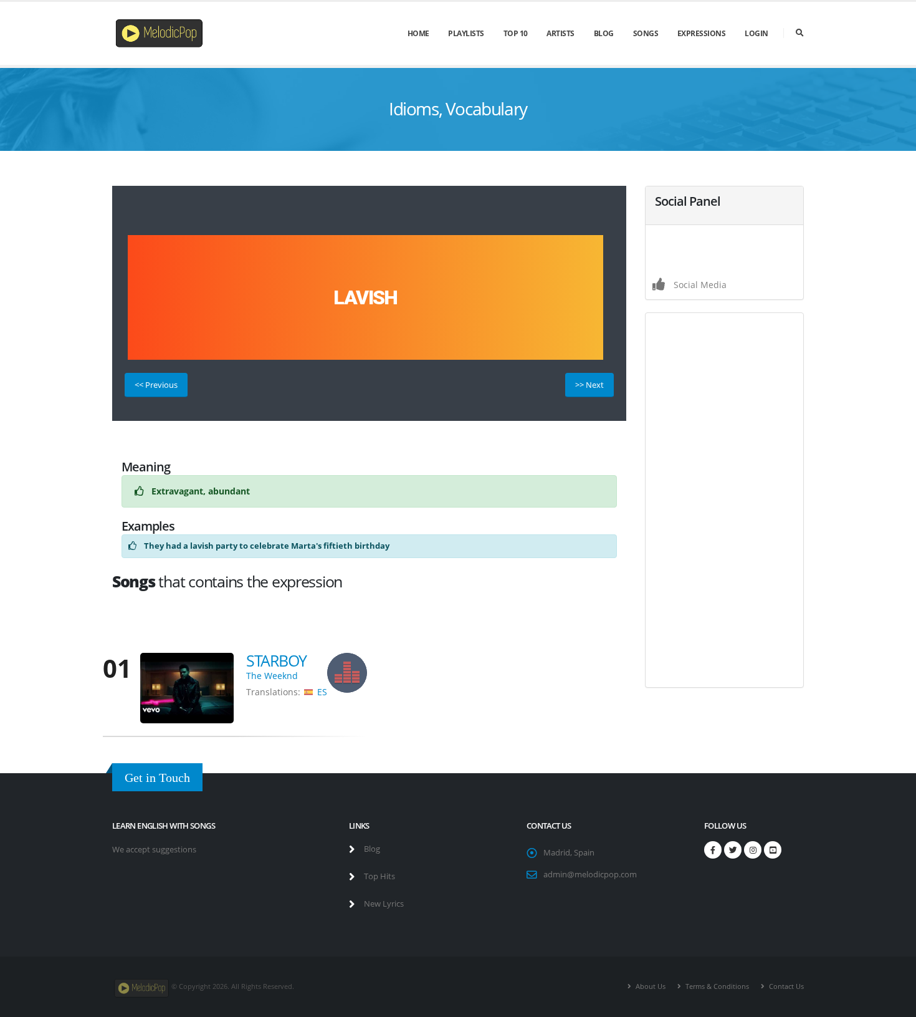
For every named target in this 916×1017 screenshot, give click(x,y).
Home (418, 33)
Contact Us (785, 986)
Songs (646, 33)
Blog (604, 33)
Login (756, 33)
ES (322, 692)
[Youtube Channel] (772, 850)
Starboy (276, 660)
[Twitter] (733, 850)
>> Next (589, 384)
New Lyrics (383, 904)
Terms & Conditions (716, 986)
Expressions (701, 33)
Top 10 (515, 33)
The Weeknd (272, 676)
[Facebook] (713, 850)
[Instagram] (752, 850)
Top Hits (378, 876)
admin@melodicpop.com (590, 874)
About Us (650, 986)
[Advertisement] (724, 500)
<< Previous (156, 384)
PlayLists (466, 33)
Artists (560, 33)
